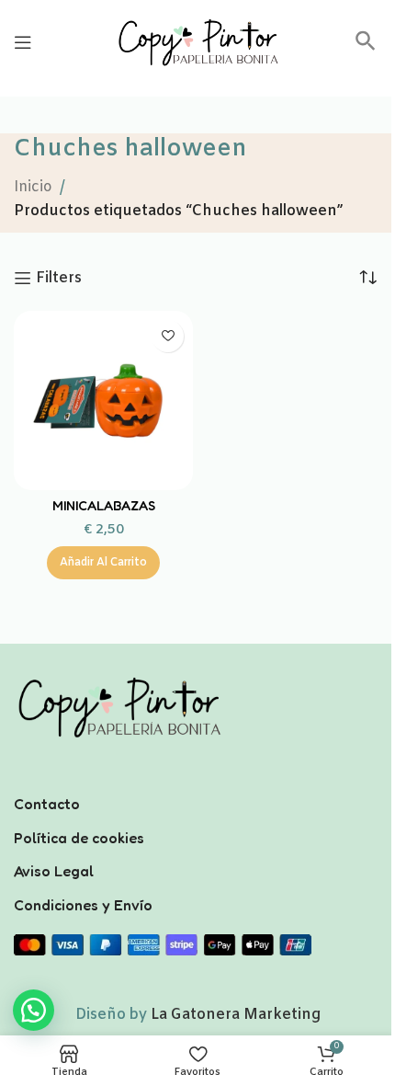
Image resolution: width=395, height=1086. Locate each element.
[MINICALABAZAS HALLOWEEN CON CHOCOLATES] (103, 400)
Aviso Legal (54, 871)
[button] (366, 47)
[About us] (197, 779)
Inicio (33, 187)
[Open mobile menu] (23, 42)
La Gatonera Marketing (236, 1014)
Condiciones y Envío (83, 905)
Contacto (47, 803)
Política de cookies (79, 838)
